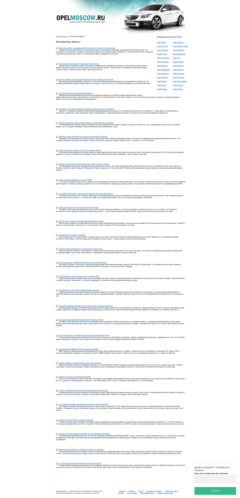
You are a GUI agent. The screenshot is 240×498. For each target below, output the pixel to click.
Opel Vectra (178, 85)
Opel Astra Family (180, 46)
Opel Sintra (162, 81)
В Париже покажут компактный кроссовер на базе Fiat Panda (83, 263)
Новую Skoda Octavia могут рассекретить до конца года (80, 249)
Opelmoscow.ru (62, 36)
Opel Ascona (162, 46)
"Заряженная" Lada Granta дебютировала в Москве (79, 290)
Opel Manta (162, 66)
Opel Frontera (163, 58)
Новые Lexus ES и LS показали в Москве (75, 377)
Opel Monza (178, 69)
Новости (131, 491)
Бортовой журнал (147, 493)
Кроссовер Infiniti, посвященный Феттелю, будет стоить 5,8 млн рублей (87, 48)
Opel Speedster (180, 81)
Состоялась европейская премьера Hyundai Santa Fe (80, 463)
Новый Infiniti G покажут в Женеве (72, 235)
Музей (140, 491)
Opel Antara (178, 42)
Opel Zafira (178, 89)
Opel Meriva (178, 66)
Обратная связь (171, 491)
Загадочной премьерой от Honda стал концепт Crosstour (81, 450)
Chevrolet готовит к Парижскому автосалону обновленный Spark (84, 335)
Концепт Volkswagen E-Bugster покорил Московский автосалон (83, 390)
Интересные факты (154, 491)
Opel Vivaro (162, 89)
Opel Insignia (162, 62)
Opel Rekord (162, 77)
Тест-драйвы (132, 493)
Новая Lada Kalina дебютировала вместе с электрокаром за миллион (86, 123)
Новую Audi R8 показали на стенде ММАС (75, 180)
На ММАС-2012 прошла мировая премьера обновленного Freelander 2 (87, 109)
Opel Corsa (162, 54)
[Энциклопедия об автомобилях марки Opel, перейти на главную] (81, 19)
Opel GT (176, 58)
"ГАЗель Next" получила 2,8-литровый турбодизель (79, 64)
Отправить (215, 491)
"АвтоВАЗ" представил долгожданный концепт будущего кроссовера (86, 194)
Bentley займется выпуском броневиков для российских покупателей (86, 79)
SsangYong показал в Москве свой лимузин (76, 93)
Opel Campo (162, 50)
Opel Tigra (161, 85)
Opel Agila (161, 42)
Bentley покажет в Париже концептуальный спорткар (80, 363)
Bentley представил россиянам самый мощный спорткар (81, 221)
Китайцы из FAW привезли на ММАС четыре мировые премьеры (84, 434)
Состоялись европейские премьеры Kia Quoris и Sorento (81, 320)
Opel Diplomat (179, 54)
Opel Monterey (163, 69)
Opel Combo (178, 50)
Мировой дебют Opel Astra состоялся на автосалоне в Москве (83, 137)
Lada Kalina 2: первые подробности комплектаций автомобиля (84, 404)
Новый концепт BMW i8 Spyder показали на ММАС (79, 349)
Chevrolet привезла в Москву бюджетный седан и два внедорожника (86, 306)
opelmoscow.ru (61, 491)
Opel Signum (178, 77)
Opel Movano (163, 73)
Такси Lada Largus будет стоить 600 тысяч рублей (78, 207)
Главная (122, 491)
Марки (121, 493)
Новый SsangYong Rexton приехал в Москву (76, 420)
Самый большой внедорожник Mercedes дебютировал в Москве (84, 164)
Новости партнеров (165, 493)
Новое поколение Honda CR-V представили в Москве (80, 150)
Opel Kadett (178, 62)
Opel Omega (178, 73)
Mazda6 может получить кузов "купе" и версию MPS (79, 276)
